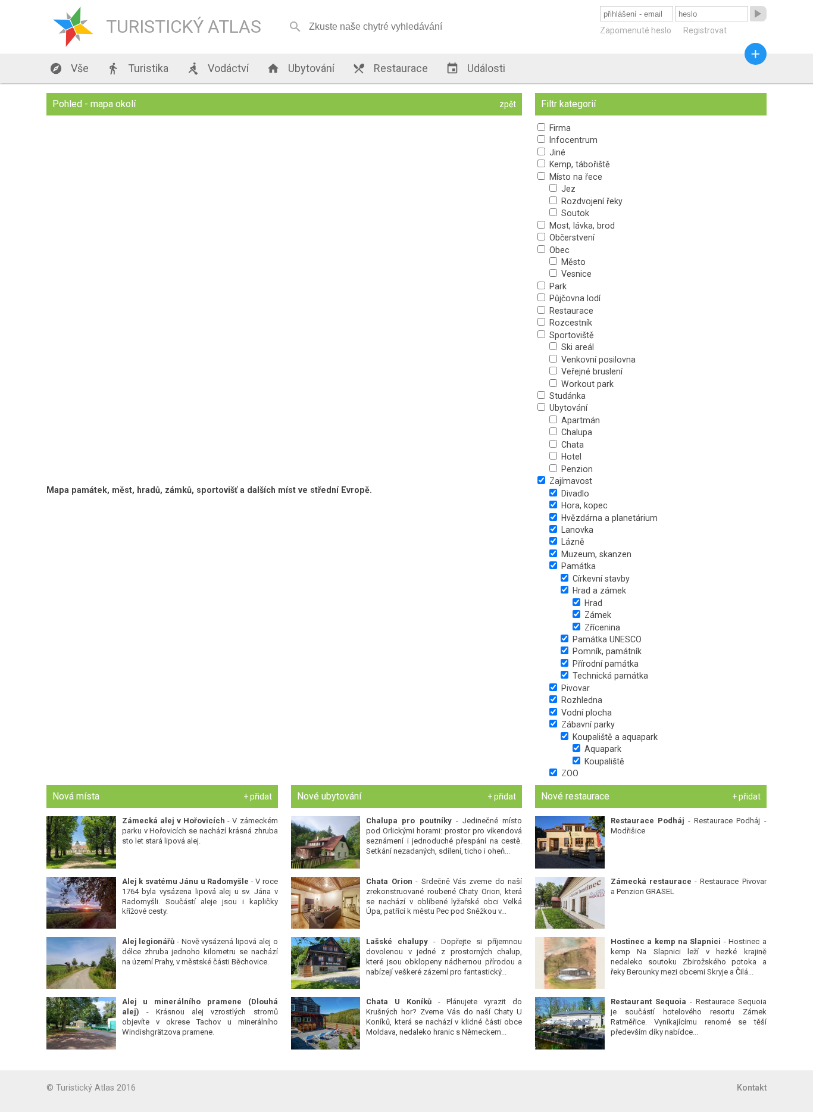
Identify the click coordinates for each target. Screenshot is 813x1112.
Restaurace (390, 68)
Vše (69, 68)
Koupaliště (603, 761)
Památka (577, 566)
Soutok (574, 213)
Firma (559, 128)
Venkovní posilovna (597, 359)
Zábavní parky (587, 724)
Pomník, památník (606, 651)
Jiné (556, 152)
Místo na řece (574, 177)
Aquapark (601, 749)
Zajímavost (569, 481)
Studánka (566, 396)
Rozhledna (580, 700)
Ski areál (576, 347)
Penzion (576, 469)
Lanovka (576, 530)
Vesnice (575, 274)
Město (572, 262)
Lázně (571, 541)
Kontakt (752, 1087)
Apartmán (579, 420)
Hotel (570, 456)
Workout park (586, 384)
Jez (567, 188)
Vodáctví (217, 68)
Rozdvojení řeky (591, 201)
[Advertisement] (284, 584)
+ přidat (257, 796)
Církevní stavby (600, 578)
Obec (558, 250)
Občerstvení (571, 237)
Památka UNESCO (606, 639)
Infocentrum (572, 140)
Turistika (137, 68)
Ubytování (300, 68)
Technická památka (609, 675)
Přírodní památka (604, 664)
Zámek (596, 615)
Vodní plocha (585, 712)
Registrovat (705, 30)
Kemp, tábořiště (578, 164)
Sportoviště (570, 335)
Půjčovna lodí (574, 298)
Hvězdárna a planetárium (608, 518)
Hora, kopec (583, 505)
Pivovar (574, 688)
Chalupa (575, 432)
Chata (571, 444)
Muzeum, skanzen (595, 554)
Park (557, 286)
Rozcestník (569, 322)
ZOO (569, 773)
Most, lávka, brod (581, 225)
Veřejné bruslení (591, 371)
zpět (507, 104)
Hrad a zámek (598, 590)
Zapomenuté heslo (635, 30)
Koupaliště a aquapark (614, 737)
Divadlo (574, 493)
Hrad (592, 603)
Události (475, 68)
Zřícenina (601, 627)
